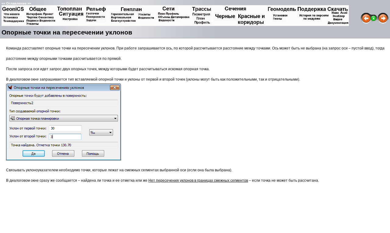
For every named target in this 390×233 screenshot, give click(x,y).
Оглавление (16, 3)
